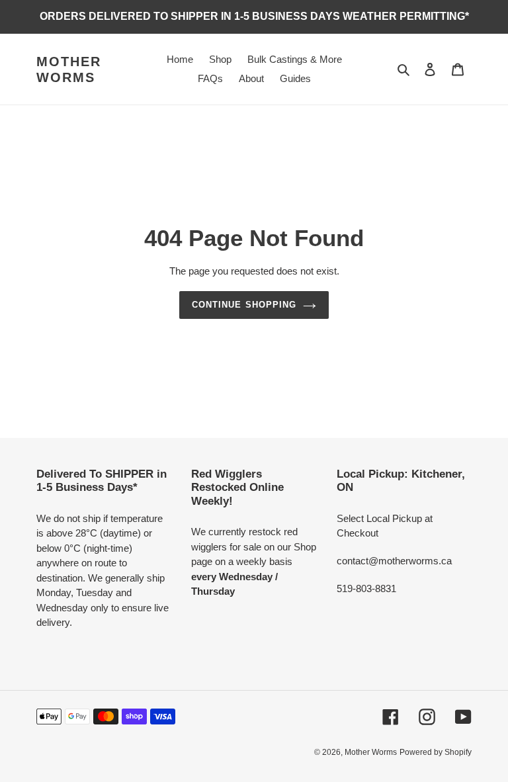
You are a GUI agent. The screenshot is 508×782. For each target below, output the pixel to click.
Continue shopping (244, 305)
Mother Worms (68, 69)
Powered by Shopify (436, 752)
